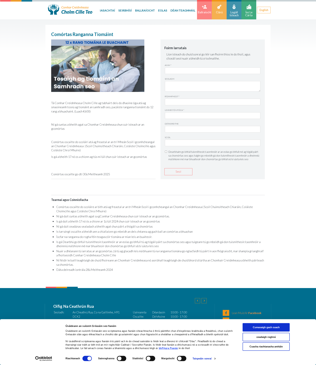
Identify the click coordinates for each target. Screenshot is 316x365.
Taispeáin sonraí (202, 358)
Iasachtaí (107, 10)
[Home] (70, 9)
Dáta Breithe (172, 123)
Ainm (168, 65)
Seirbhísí (125, 10)
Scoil (168, 137)
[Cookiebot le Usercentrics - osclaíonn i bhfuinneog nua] (43, 358)
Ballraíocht (145, 10)
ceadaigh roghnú (266, 337)
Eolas (162, 10)
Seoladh (169, 79)
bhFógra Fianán (168, 348)
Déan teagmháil (183, 10)
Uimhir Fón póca (174, 110)
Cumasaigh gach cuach (266, 327)
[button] (197, 300)
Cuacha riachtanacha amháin (266, 346)
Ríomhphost (172, 96)
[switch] (121, 358)
